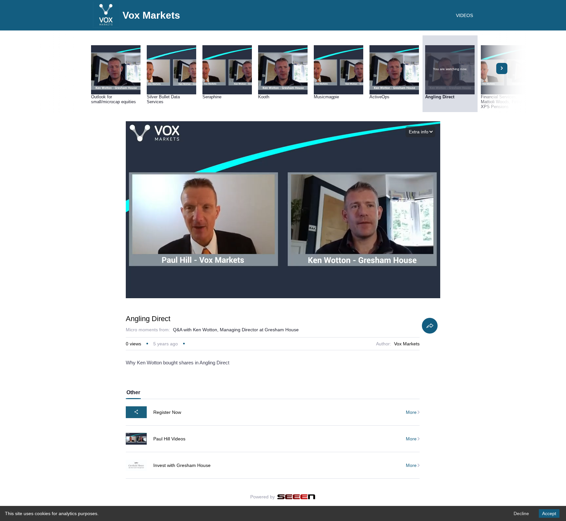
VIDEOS (464, 15)
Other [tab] (133, 392)
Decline (521, 513)
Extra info (418, 131)
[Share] (430, 326)
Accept (549, 513)
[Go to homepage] (106, 26)
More (411, 412)
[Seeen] (296, 497)
